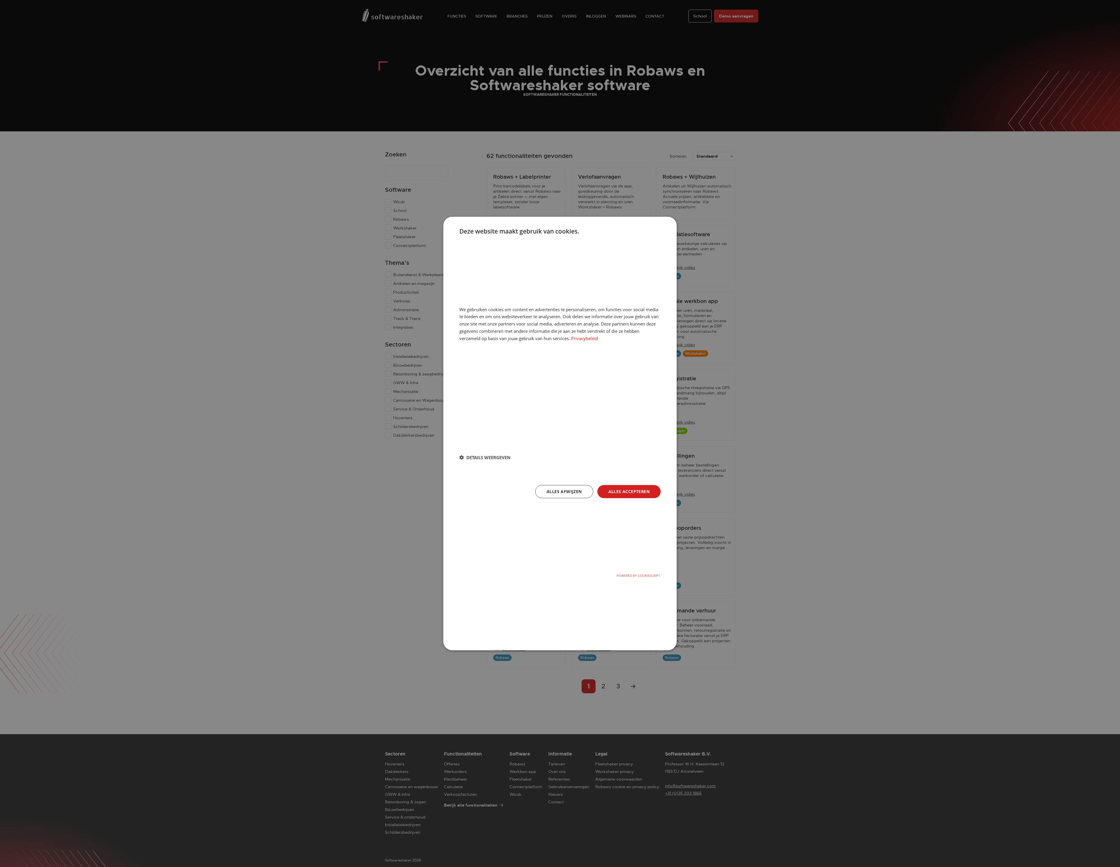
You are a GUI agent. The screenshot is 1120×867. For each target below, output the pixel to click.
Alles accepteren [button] (629, 491)
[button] (484, 457)
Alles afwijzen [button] (564, 491)
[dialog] (560, 433)
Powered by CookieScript (638, 575)
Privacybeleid (584, 338)
